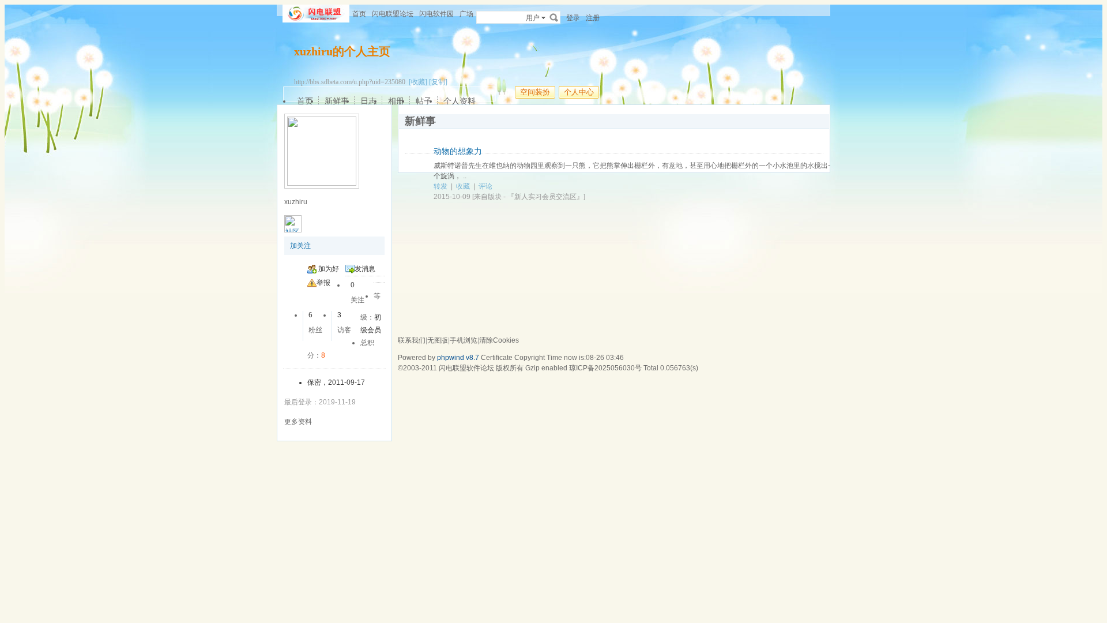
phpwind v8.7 (458, 358)
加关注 (300, 246)
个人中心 (579, 92)
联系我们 (412, 340)
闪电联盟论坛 (392, 13)
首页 (359, 13)
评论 (485, 186)
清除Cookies (499, 340)
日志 (368, 101)
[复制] (438, 82)
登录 (573, 17)
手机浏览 (463, 340)
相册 (396, 101)
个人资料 (459, 101)
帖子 (424, 101)
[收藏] (418, 82)
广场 (466, 13)
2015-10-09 (452, 197)
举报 (323, 283)
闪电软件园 (436, 13)
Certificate (497, 358)
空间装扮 (535, 92)
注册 (593, 17)
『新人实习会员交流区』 (545, 197)
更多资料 (298, 422)
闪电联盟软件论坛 (466, 368)
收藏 (463, 186)
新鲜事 (337, 101)
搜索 (554, 17)
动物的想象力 (458, 151)
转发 (440, 186)
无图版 (437, 340)
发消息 (365, 269)
